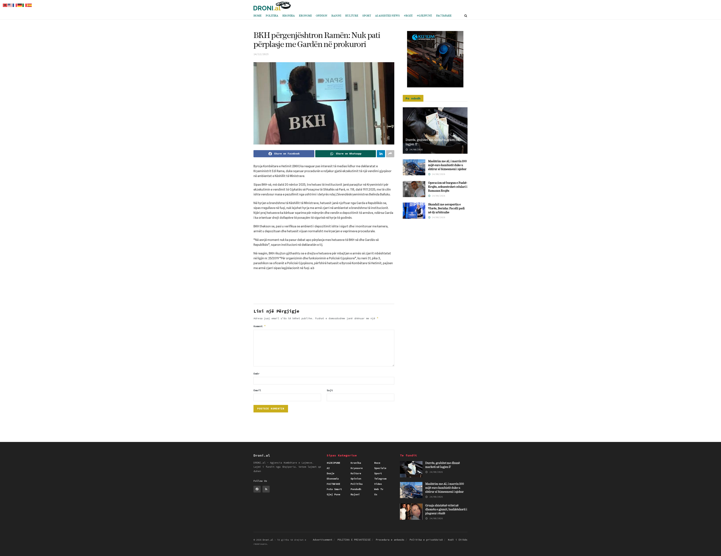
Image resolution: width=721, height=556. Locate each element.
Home (257, 15)
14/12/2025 (260, 54)
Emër (256, 373)
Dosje (330, 473)
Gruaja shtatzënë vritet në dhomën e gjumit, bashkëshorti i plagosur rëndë (446, 509)
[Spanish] (29, 5)
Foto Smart (334, 489)
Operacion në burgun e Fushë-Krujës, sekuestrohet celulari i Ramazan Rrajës (447, 187)
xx (375, 494)
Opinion (321, 15)
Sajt (330, 390)
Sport (366, 15)
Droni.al (268, 539)
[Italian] (24, 5)
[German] (19, 5)
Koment (259, 326)
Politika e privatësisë (426, 539)
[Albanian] (5, 5)
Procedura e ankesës (390, 539)
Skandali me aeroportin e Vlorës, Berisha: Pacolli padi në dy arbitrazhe (446, 208)
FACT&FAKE (444, 15)
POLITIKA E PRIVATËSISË (354, 539)
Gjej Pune (333, 494)
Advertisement (322, 539)
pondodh (356, 489)
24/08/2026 (415, 149)
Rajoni (336, 15)
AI (328, 468)
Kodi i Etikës (458, 539)
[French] (15, 5)
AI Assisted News (387, 15)
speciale (380, 468)
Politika (272, 15)
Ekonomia (333, 478)
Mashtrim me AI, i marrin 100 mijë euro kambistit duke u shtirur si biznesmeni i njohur (447, 165)
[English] (10, 5)
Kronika (288, 15)
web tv (378, 489)
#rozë (408, 15)
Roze (377, 462)
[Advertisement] (324, 288)
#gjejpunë (424, 15)
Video (378, 484)
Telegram (380, 478)
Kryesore (357, 468)
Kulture (351, 15)
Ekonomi (305, 15)
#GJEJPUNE (333, 462)
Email (257, 390)
